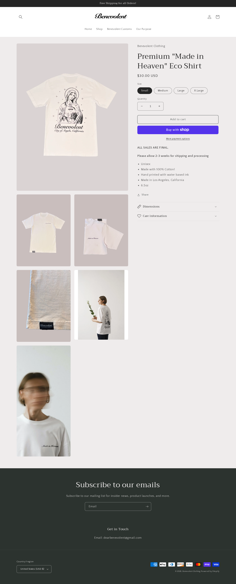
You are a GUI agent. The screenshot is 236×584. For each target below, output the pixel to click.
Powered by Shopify (210, 571)
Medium (163, 90)
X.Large (199, 90)
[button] (21, 17)
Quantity (142, 98)
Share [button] (145, 194)
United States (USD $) (32, 569)
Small (144, 90)
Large (181, 90)
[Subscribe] (147, 506)
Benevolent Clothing (191, 571)
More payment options (178, 138)
